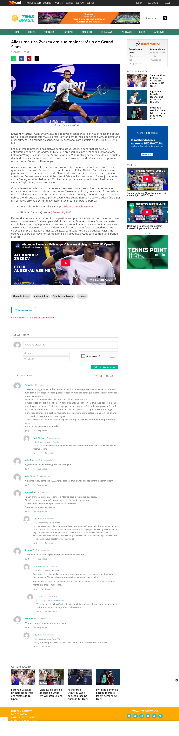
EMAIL (167, 3)
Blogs (141, 32)
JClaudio (55, 442)
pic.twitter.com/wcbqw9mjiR (76, 206)
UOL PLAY (80, 3)
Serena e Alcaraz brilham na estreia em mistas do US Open (22, 694)
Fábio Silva (56, 639)
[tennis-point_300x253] (147, 268)
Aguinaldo (56, 522)
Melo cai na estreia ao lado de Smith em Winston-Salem (50, 693)
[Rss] (160, 716)
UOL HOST (47, 3)
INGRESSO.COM (33, 3)
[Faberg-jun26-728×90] (89, 23)
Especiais (68, 32)
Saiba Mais (106, 32)
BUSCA (139, 3)
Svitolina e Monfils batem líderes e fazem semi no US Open (107, 694)
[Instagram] (141, 716)
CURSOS (69, 3)
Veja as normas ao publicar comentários (32, 317)
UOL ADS (90, 3)
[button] (13, 58)
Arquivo (159, 32)
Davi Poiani (59, 600)
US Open (82, 296)
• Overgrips (155, 59)
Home (16, 32)
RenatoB (55, 570)
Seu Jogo (87, 32)
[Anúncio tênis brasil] (147, 159)
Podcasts (127, 32)
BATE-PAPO (153, 3)
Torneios (49, 32)
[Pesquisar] (165, 18)
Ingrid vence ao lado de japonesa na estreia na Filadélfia (158, 97)
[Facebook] (129, 716)
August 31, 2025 (62, 212)
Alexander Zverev (21, 296)
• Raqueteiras (135, 63)
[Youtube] (148, 716)
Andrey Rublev (41, 296)
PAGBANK (59, 3)
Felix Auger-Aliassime (63, 296)
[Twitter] (135, 716)
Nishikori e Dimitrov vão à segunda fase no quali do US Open (78, 694)
